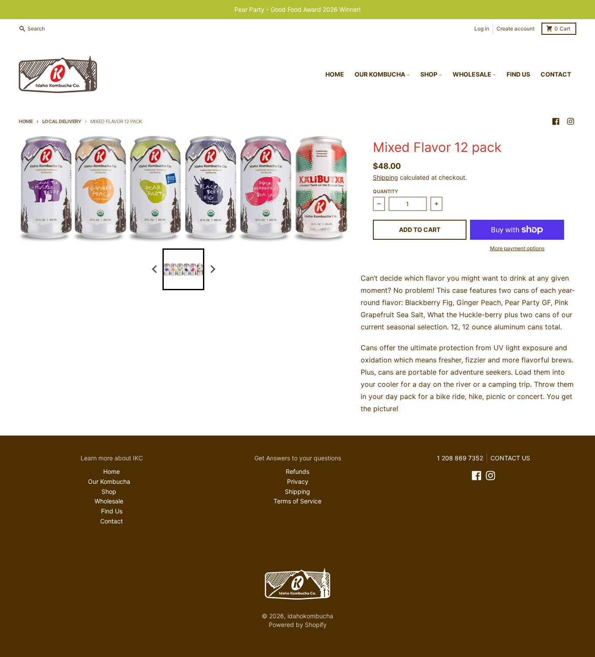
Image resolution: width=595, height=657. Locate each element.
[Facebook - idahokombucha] (555, 121)
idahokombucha (310, 616)
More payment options (517, 248)
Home (26, 121)
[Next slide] (212, 269)
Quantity (385, 191)
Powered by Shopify (298, 624)
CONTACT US (510, 458)
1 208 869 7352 (460, 458)
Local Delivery (61, 121)
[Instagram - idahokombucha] (570, 121)
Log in (481, 28)
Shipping (385, 177)
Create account (515, 28)
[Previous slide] (155, 269)
